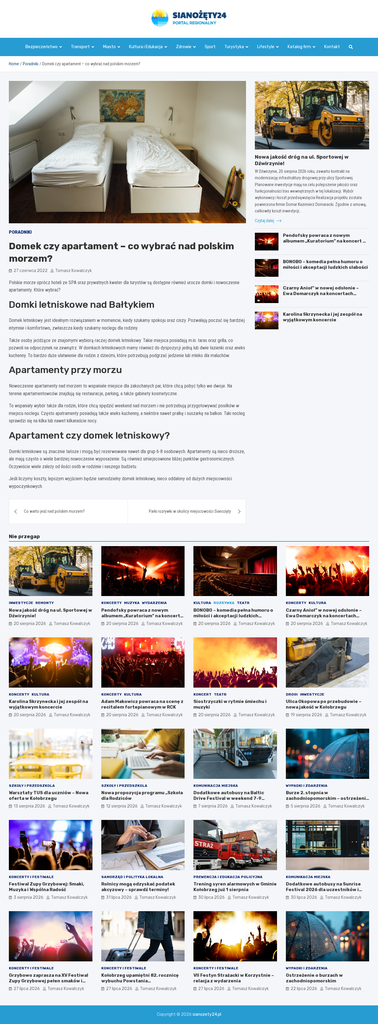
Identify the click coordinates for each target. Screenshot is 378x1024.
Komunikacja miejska (215, 786)
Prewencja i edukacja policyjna (228, 877)
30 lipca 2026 (211, 897)
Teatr (243, 603)
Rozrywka (224, 603)
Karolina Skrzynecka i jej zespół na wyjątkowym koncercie (322, 317)
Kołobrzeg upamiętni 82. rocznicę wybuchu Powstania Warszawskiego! (140, 981)
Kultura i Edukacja (146, 46)
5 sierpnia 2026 (305, 806)
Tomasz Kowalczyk (73, 270)
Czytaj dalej (265, 220)
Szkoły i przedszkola (32, 786)
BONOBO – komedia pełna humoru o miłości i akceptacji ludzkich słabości (325, 264)
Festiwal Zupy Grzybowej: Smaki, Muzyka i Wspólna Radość (46, 887)
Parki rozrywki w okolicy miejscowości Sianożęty (190, 511)
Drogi (292, 694)
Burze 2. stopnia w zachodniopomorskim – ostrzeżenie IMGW (327, 798)
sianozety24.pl (207, 1014)
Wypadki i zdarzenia (307, 786)
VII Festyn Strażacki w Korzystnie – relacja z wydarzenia (233, 978)
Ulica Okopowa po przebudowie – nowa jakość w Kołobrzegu (323, 704)
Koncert (202, 694)
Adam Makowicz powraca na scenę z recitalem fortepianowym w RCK (142, 704)
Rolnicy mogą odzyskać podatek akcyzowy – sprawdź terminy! (138, 887)
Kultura (202, 603)
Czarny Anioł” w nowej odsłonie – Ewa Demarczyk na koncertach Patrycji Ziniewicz (321, 293)
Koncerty (111, 603)
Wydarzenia (154, 603)
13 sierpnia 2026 (29, 806)
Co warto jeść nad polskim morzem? (54, 511)
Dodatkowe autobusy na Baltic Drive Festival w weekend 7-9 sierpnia (228, 798)
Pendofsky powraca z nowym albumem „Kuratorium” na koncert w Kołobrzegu (324, 241)
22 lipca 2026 (304, 988)
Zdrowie (183, 46)
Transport (80, 46)
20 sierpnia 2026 (30, 623)
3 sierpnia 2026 (28, 897)
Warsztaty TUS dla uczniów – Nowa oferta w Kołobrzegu (48, 795)
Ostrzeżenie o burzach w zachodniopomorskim (314, 978)
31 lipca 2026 (119, 897)
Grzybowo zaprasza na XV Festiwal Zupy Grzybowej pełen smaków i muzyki (48, 981)
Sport (210, 46)
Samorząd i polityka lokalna (132, 877)
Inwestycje (21, 603)
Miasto (109, 46)
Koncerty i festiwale (31, 877)
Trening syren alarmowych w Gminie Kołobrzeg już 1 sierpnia (235, 887)
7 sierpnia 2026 (213, 806)
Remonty (44, 603)
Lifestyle (265, 46)
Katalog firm (299, 46)
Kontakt (332, 46)
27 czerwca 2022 (31, 270)
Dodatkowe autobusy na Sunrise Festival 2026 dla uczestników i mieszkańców (323, 889)
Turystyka (234, 46)
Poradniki (20, 232)
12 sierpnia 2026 (122, 806)
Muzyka (132, 603)
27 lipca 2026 (27, 988)
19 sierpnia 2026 (306, 714)
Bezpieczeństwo (41, 46)
